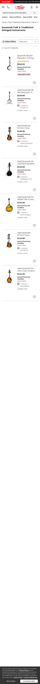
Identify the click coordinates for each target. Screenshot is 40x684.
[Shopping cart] (36, 7)
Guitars (5, 17)
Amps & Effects (15, 17)
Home (4, 22)
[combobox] (28, 41)
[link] (26, 56)
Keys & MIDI (27, 17)
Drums (36, 17)
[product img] (9, 63)
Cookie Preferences (30, 677)
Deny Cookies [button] (11, 681)
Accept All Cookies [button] (29, 681)
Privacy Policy (24, 670)
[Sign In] (31, 7)
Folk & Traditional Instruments (19, 22)
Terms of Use (18, 677)
